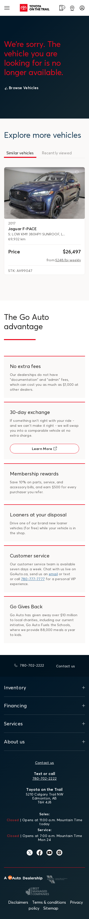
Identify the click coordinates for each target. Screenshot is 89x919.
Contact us (44, 762)
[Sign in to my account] (82, 8)
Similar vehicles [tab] (20, 152)
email (53, 574)
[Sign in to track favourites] (78, 173)
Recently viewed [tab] (57, 152)
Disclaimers (18, 902)
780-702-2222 (44, 778)
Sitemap (50, 908)
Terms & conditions (49, 902)
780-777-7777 (33, 579)
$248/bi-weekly (68, 260)
